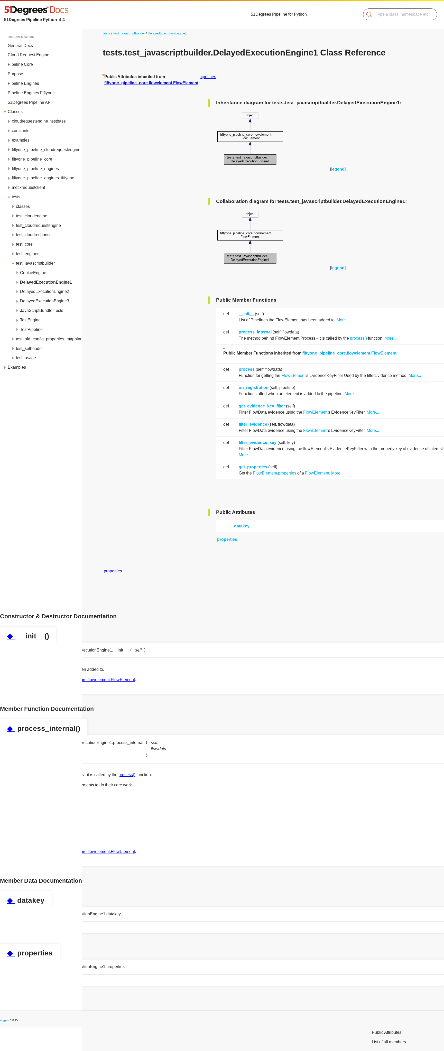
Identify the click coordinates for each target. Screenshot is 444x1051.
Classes (15, 111)
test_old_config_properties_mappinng (49, 339)
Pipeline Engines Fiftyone (31, 93)
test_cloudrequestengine (38, 225)
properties (227, 539)
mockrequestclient (28, 187)
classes (23, 206)
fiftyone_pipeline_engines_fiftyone (43, 178)
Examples (17, 367)
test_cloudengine (31, 216)
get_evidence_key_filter (262, 406)
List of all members (389, 1042)
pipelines (207, 77)
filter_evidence (253, 424)
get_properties (253, 467)
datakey (241, 526)
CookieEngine (33, 273)
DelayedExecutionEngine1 (46, 282)
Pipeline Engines (23, 83)
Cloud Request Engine (28, 55)
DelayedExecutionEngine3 (44, 301)
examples (21, 140)
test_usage (26, 358)
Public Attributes (386, 1032)
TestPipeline (31, 329)
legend (338, 169)
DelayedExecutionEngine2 (44, 291)
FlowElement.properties (274, 473)
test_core (24, 244)
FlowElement (293, 375)
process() (358, 338)
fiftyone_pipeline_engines (35, 168)
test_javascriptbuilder (35, 263)
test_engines (27, 254)
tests (16, 197)
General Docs (20, 45)
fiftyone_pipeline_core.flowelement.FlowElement (349, 353)
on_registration (254, 387)
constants (20, 130)
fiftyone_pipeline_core (32, 159)
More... (343, 320)
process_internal (255, 332)
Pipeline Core (20, 64)
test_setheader (29, 348)
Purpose (15, 74)
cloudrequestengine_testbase (39, 121)
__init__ (246, 314)
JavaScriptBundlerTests (41, 310)
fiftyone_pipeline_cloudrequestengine (46, 149)
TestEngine (30, 320)
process (247, 369)
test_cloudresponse (34, 234)
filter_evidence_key (257, 442)
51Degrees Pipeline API (30, 102)
